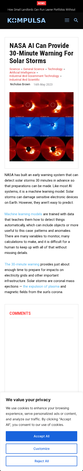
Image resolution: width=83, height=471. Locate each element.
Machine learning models (23, 214)
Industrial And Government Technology (34, 76)
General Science (33, 69)
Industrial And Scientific (24, 79)
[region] (41, 431)
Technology (55, 69)
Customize (41, 448)
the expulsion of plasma (41, 286)
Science (14, 69)
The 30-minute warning (22, 264)
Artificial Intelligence (22, 72)
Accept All (41, 436)
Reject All (42, 461)
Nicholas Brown (20, 84)
